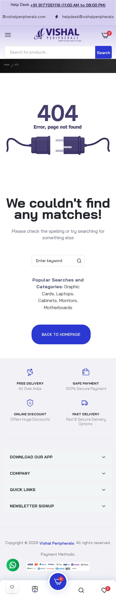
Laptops (64, 293)
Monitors (68, 300)
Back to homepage (61, 334)
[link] (35, 589)
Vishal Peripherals (56, 543)
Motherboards (58, 307)
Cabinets (47, 300)
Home (7, 64)
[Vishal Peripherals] (56, 35)
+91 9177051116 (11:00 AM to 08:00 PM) (67, 5)
